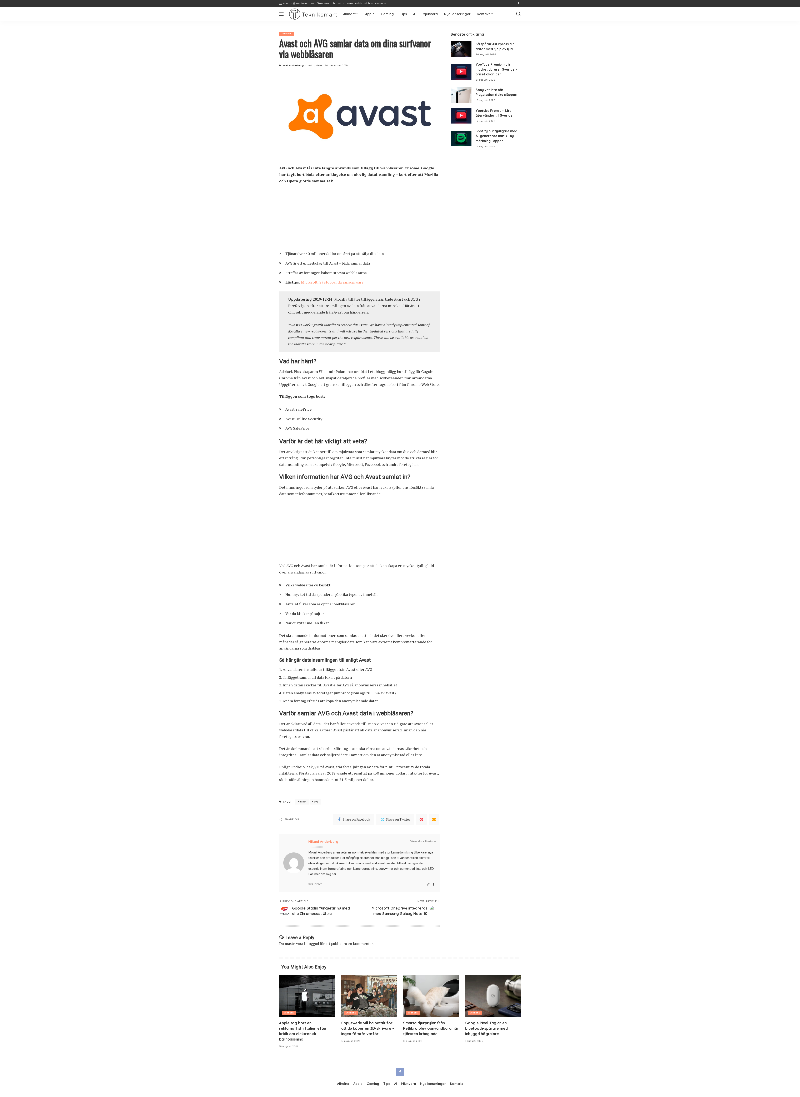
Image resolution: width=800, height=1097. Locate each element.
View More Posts (421, 841)
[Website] (428, 884)
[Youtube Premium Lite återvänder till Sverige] (461, 116)
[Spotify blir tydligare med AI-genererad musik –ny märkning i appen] (461, 138)
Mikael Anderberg (291, 65)
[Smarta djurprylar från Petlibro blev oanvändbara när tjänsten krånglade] (431, 996)
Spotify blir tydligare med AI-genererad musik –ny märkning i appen (496, 136)
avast (302, 801)
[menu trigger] (284, 14)
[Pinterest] (421, 819)
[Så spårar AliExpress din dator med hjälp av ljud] (461, 49)
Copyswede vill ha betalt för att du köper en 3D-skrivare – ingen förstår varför (367, 1028)
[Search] (518, 14)
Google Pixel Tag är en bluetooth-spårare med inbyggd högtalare (486, 1028)
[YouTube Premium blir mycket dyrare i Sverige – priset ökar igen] (461, 72)
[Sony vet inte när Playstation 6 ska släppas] (461, 95)
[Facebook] (518, 3)
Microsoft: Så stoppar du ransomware (332, 282)
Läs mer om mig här (322, 874)
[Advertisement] (359, 219)
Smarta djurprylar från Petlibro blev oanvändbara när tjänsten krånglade (431, 1028)
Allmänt (286, 33)
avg (316, 801)
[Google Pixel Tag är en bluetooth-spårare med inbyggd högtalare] (493, 996)
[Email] (434, 819)
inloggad (311, 943)
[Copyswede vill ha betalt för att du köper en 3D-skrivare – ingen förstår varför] (369, 996)
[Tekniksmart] (313, 14)
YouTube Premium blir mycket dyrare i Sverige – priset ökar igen (496, 69)
